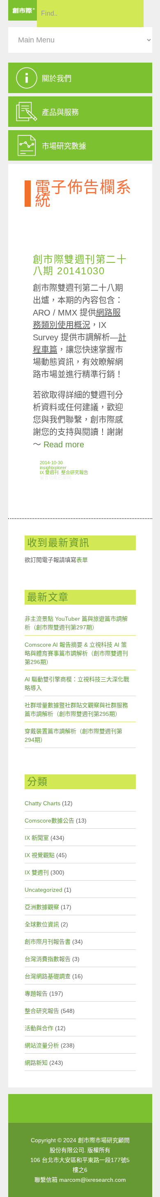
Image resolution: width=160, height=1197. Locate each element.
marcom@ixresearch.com (92, 1179)
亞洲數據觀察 (42, 907)
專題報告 (36, 993)
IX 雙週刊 (49, 472)
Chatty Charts (42, 803)
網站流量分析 (42, 1045)
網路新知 (36, 1062)
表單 (82, 559)
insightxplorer (53, 467)
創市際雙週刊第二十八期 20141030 (80, 265)
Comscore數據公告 (49, 820)
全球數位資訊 (42, 924)
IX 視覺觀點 (40, 855)
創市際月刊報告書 (48, 941)
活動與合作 (39, 1028)
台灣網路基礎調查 (48, 976)
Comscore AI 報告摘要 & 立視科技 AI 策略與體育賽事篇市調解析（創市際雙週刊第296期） (76, 653)
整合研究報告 (74, 472)
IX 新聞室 (37, 838)
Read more (63, 444)
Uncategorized (43, 889)
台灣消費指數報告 (48, 959)
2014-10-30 (51, 462)
